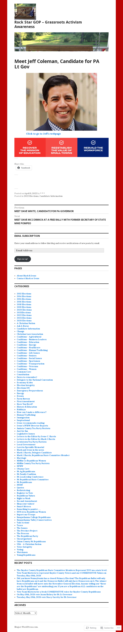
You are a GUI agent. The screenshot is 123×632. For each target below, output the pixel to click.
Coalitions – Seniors (26, 355)
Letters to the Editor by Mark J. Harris (36, 439)
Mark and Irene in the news (30, 450)
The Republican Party (27, 536)
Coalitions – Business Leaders (31, 339)
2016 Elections (24, 302)
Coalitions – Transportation (30, 363)
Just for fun (22, 431)
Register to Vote (25, 493)
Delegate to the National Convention (35, 380)
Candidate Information (51, 196)
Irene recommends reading (30, 423)
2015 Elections (24, 299)
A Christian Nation (26, 323)
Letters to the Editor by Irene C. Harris (36, 436)
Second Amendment (27, 501)
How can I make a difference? (31, 412)
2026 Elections (24, 320)
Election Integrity (26, 385)
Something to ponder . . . (28, 509)
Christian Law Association (30, 334)
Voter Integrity (24, 547)
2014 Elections (24, 296)
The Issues (22, 528)
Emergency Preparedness (30, 390)
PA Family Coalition (26, 474)
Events (20, 396)
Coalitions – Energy (26, 345)
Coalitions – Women (26, 369)
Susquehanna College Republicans (34, 517)
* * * (42, 193)
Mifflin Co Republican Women (31, 460)
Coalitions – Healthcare (28, 347)
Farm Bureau (23, 398)
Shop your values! (25, 504)
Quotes (20, 487)
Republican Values (26, 495)
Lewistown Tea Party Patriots (31, 442)
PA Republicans (24, 482)
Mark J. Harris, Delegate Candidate (34, 452)
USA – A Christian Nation (29, 544)
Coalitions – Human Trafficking (32, 350)
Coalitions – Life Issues (28, 353)
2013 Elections (24, 293)
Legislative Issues (26, 434)
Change (20, 331)
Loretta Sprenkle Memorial (30, 447)
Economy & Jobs (25, 382)
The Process (23, 533)
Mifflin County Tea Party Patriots (33, 463)
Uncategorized (24, 539)
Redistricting (23, 490)
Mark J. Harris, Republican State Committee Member (43, 455)
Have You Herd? (25, 404)
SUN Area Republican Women (31, 512)
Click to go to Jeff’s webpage (43, 133)
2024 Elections (24, 318)
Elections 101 (23, 388)
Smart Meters (24, 506)
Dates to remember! (27, 377)
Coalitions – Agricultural (29, 337)
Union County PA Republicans (31, 541)
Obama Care (23, 469)
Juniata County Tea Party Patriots (33, 428)
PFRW (20, 485)
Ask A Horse (23, 326)
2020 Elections (24, 310)
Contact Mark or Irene (28, 278)
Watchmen (22, 552)
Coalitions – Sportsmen (28, 361)
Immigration (23, 417)
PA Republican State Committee (33, 479)
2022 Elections (31, 196)
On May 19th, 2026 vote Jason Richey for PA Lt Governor (44, 594)
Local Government (26, 444)
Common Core (24, 372)
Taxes (20, 525)
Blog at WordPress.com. (26, 627)
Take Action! (23, 522)
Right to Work (23, 498)
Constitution (23, 374)
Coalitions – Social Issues (29, 358)
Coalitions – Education (28, 342)
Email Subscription (27, 236)
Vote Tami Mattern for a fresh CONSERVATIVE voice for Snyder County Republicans (59, 592)
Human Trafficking (26, 415)
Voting (20, 549)
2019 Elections (24, 307)
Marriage (21, 458)
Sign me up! (22, 259)
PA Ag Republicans (26, 471)
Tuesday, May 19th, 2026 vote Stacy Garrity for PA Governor (46, 597)
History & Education (27, 407)
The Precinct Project (27, 530)
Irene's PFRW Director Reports (32, 425)
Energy (20, 393)
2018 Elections (24, 304)
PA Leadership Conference (30, 477)
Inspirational (23, 420)
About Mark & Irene (26, 275)
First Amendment (26, 401)
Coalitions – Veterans (27, 366)
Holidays (21, 409)
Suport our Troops (26, 514)
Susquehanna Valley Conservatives (34, 520)
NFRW (20, 466)
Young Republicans (26, 555)
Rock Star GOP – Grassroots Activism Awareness (48, 24)
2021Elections (24, 312)
